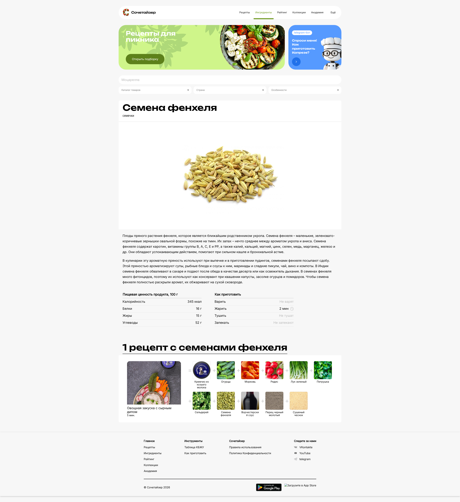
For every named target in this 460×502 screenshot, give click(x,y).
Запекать (222, 323)
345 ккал (195, 302)
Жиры (127, 316)
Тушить (220, 316)
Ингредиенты (263, 12)
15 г (199, 316)
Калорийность (134, 302)
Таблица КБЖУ (194, 447)
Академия (317, 12)
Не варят (286, 302)
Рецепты (244, 12)
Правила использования (245, 447)
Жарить (221, 309)
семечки (128, 116)
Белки (127, 309)
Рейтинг (282, 12)
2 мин (284, 309)
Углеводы (130, 323)
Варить (220, 302)
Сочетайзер (143, 12)
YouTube (304, 453)
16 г (199, 309)
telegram (304, 459)
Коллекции (299, 12)
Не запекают (283, 323)
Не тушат (286, 316)
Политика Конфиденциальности (250, 453)
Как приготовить (228, 294)
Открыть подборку (145, 59)
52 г (198, 323)
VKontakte (305, 447)
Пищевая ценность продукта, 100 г (150, 294)
